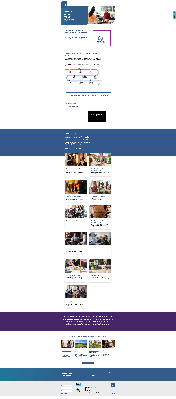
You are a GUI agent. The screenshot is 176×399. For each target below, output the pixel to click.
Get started (93, 375)
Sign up (64, 393)
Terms (94, 384)
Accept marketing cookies (97, 117)
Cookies (90, 384)
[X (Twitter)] (114, 393)
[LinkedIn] (112, 393)
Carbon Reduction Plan (100, 384)
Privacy (86, 384)
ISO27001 (107, 384)
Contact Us (111, 3)
